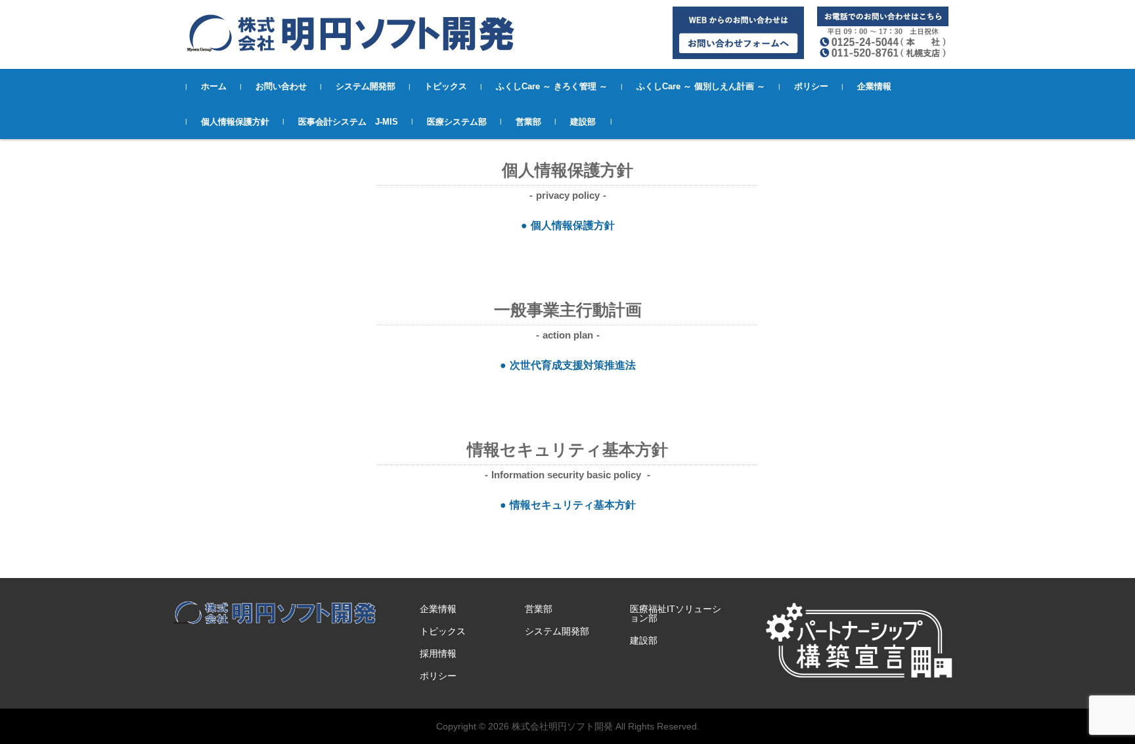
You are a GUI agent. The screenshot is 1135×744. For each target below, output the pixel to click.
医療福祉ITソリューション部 (675, 613)
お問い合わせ (281, 86)
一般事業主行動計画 (568, 309)
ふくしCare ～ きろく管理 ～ (552, 86)
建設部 (583, 122)
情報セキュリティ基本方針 (567, 449)
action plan (568, 335)
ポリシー (811, 86)
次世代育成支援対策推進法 (573, 365)
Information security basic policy (567, 474)
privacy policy (568, 195)
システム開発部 (365, 86)
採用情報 (438, 653)
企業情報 (874, 86)
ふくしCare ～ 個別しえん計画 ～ (700, 86)
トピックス (445, 86)
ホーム (214, 86)
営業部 (528, 122)
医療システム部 (457, 122)
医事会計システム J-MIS (348, 122)
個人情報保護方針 (235, 122)
